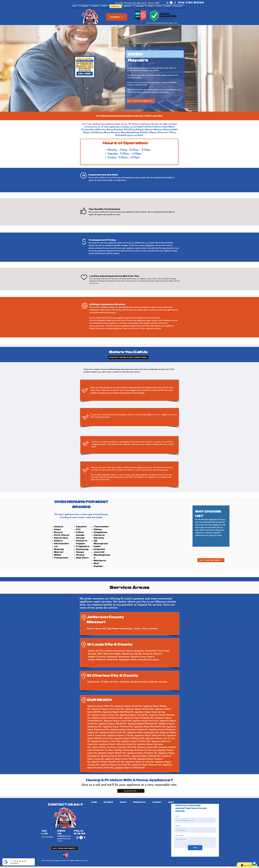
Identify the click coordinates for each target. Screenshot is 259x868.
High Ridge (112, 628)
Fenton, (146, 628)
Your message (179, 835)
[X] (171, 2)
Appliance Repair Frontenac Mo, (142, 753)
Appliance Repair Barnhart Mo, (139, 709)
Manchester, (125, 656)
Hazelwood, (113, 656)
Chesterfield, (151, 651)
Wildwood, (101, 659)
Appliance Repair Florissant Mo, (143, 723)
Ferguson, (164, 747)
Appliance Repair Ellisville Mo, (113, 723)
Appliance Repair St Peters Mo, (136, 741)
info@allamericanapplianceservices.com (64, 838)
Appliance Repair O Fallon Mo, (106, 741)
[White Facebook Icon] (84, 837)
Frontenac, (112, 747)
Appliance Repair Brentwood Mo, (108, 718)
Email (177, 816)
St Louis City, (150, 750)
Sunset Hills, (153, 747)
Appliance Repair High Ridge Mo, (118, 712)
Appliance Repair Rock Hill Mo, (115, 756)
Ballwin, (110, 651)
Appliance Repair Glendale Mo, (147, 756)
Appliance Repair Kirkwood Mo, (118, 726)
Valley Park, (112, 659)
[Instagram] (167, 2)
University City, (145, 659)
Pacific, (134, 659)
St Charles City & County (112, 675)
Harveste (163, 681)
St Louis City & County (110, 644)
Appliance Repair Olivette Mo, (112, 753)
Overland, (123, 747)
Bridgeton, (139, 651)
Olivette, (102, 747)
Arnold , (138, 628)
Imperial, (91, 628)
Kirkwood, (148, 653)
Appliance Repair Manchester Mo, (150, 726)
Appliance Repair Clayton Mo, (118, 720)
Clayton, (130, 651)
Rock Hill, (132, 747)
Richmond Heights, (112, 653)
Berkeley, (92, 653)
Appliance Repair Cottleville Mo (130, 767)
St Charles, (125, 681)
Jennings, (118, 750)
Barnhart (154, 628)
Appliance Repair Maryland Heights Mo (129, 729)
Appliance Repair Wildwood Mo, (130, 738)
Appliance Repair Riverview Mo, (147, 764)
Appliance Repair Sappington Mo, (143, 732)
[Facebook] (175, 2)
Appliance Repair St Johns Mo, (140, 762)
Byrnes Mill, (101, 628)
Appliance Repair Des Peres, (146, 720)
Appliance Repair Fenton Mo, (105, 715)
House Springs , (126, 628)
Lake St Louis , (94, 681)
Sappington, (124, 659)
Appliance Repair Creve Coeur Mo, (108, 709)
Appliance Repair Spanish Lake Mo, (108, 762)
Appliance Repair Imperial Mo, (134, 715)
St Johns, (109, 750)
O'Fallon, (105, 681)
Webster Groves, (139, 656)
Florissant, (102, 656)
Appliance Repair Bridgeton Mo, (139, 718)
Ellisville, (138, 653)
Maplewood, (128, 653)
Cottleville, (153, 681)
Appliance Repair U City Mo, (121, 735)
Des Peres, (101, 651)
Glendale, (142, 747)
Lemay (156, 659)
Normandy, (128, 750)
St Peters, (115, 681)
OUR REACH (99, 700)
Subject (177, 825)
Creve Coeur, (164, 651)
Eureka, (92, 651)
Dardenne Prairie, (139, 681)
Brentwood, (120, 651)
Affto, (100, 653)
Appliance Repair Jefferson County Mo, (118, 744)
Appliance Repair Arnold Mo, (129, 706)
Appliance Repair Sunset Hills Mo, (121, 759)
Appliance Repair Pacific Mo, (113, 732)
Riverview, (139, 750)
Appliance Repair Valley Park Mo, (151, 735)
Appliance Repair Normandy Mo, (116, 764)
